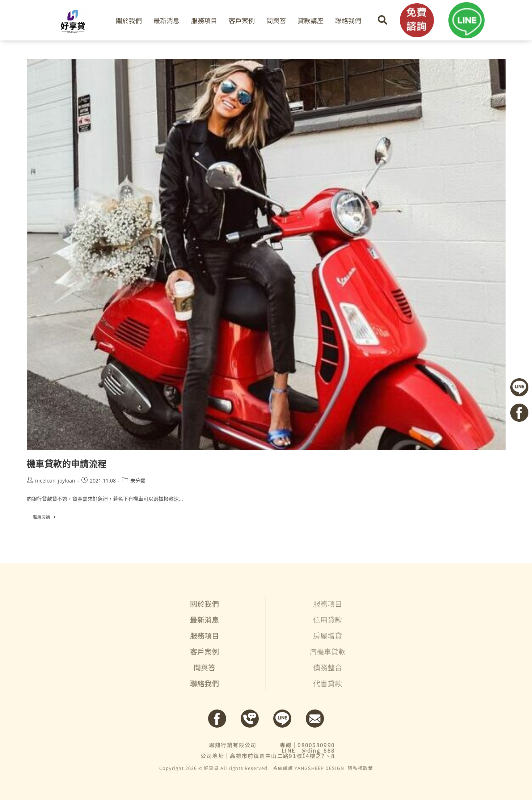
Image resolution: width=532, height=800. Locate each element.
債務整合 (327, 667)
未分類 (137, 480)
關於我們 (129, 20)
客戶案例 (242, 20)
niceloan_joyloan (55, 480)
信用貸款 (327, 619)
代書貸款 (327, 683)
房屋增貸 (327, 635)
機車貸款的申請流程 (67, 464)
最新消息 (166, 20)
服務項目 (204, 20)
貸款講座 (310, 20)
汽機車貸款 (327, 651)
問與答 (276, 20)
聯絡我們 (348, 20)
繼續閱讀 (44, 515)
